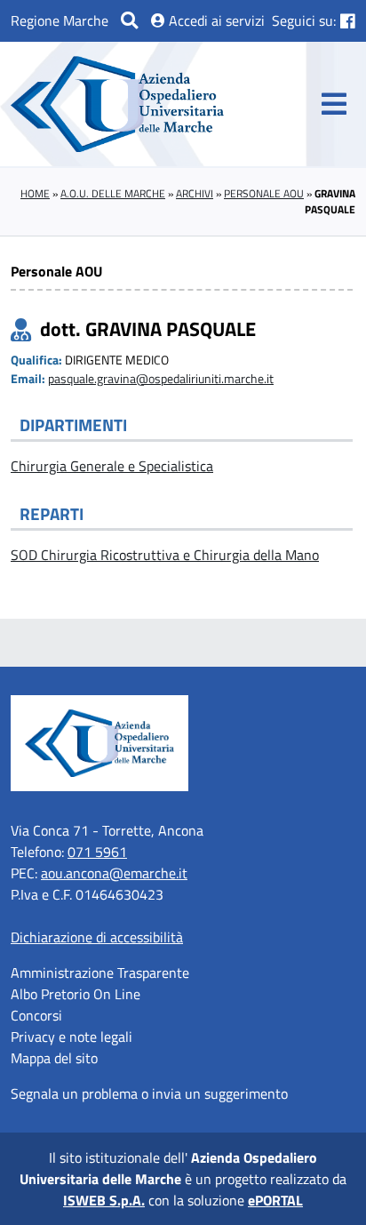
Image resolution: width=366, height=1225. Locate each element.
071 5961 (97, 851)
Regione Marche (59, 20)
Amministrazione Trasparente (100, 972)
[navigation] (334, 104)
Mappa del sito (54, 1058)
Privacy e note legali (71, 1036)
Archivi (194, 193)
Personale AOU (264, 193)
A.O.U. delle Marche (112, 193)
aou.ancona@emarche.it (114, 873)
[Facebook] (347, 20)
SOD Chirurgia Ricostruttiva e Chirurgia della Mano (165, 554)
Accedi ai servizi (215, 20)
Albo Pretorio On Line (75, 994)
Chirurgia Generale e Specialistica (112, 465)
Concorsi (36, 1015)
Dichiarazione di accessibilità (97, 937)
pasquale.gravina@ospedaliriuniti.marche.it (161, 379)
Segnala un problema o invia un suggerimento (149, 1093)
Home (35, 193)
